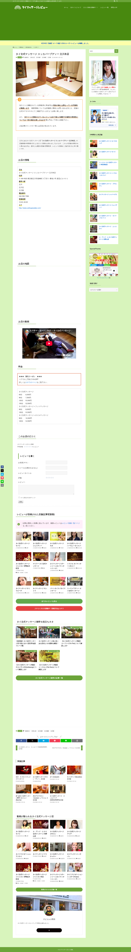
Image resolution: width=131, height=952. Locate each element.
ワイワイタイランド (103, 278)
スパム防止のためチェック (27, 497)
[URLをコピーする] (77, 740)
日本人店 (32, 57)
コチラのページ (31, 382)
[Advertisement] (65, 26)
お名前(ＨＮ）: (23, 462)
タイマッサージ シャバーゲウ (108, 194)
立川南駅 (44, 57)
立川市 (19, 57)
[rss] (114, 1)
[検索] (117, 1)
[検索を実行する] (116, 51)
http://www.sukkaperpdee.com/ (30, 208)
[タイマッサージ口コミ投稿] (31, 7)
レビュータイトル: (25, 473)
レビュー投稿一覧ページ (71, 523)
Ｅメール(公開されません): (28, 468)
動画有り (27, 57)
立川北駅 (38, 57)
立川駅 (49, 57)
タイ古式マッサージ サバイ (107, 152)
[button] (21, 740)
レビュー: (21, 482)
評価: (20, 478)
